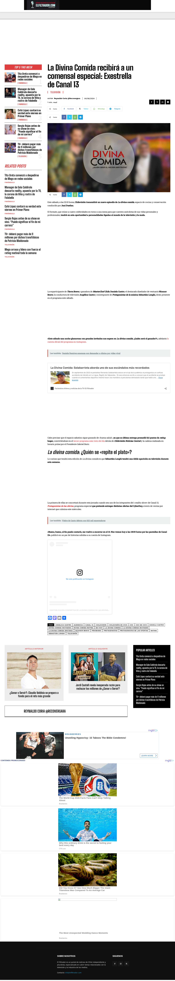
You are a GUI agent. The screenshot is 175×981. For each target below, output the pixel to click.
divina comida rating (83, 628)
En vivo (99, 628)
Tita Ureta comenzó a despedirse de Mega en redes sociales (30, 76)
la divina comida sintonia (61, 631)
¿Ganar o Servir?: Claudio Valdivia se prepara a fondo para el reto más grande (34, 694)
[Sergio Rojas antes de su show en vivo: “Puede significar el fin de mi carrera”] (10, 129)
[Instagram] (120, 963)
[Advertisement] (87, 37)
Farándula (22, 83)
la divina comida (113, 628)
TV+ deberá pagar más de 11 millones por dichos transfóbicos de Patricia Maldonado (30, 148)
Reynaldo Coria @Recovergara (67, 98)
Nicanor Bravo (82, 631)
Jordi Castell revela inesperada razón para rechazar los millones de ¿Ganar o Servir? (98, 686)
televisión (72, 633)
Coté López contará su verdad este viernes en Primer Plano (29, 113)
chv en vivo (141, 625)
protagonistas (111, 631)
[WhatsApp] (162, 102)
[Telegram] (168, 102)
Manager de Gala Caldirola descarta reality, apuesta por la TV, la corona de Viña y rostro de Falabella (29, 94)
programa (96, 631)
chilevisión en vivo (118, 625)
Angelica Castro (63, 625)
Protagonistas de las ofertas (134, 631)
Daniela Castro (156, 625)
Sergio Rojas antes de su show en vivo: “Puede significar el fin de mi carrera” (29, 130)
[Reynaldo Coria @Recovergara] (15, 711)
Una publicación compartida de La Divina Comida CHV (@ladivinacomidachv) (84, 610)
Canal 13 (89, 625)
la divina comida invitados (135, 628)
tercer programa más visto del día (89, 441)
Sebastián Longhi (57, 633)
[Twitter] (157, 102)
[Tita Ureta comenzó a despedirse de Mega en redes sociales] (10, 77)
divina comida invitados (60, 628)
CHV (131, 625)
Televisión (22, 156)
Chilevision (101, 625)
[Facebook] (151, 102)
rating (154, 631)
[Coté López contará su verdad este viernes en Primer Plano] (10, 114)
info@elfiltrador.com (73, 972)
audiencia (78, 625)
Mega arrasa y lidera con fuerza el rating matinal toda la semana (23, 251)
